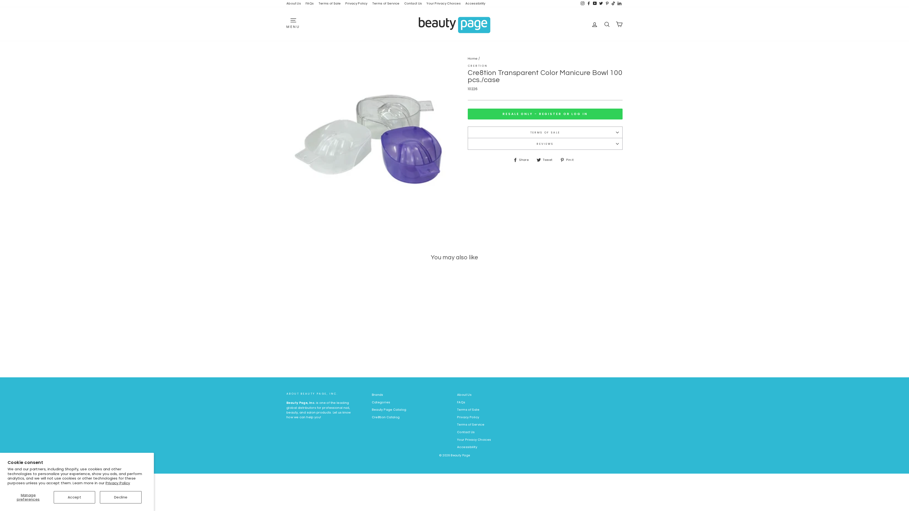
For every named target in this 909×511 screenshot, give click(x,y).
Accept (74, 497)
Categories (381, 402)
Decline (121, 497)
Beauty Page (460, 455)
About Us (293, 3)
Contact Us (413, 3)
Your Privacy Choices (444, 3)
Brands (377, 395)
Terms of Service (386, 3)
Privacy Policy (118, 482)
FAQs (310, 3)
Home (473, 59)
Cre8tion (477, 66)
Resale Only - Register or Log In (545, 114)
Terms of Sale (330, 3)
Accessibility (475, 3)
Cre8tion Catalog (386, 417)
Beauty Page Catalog (389, 410)
